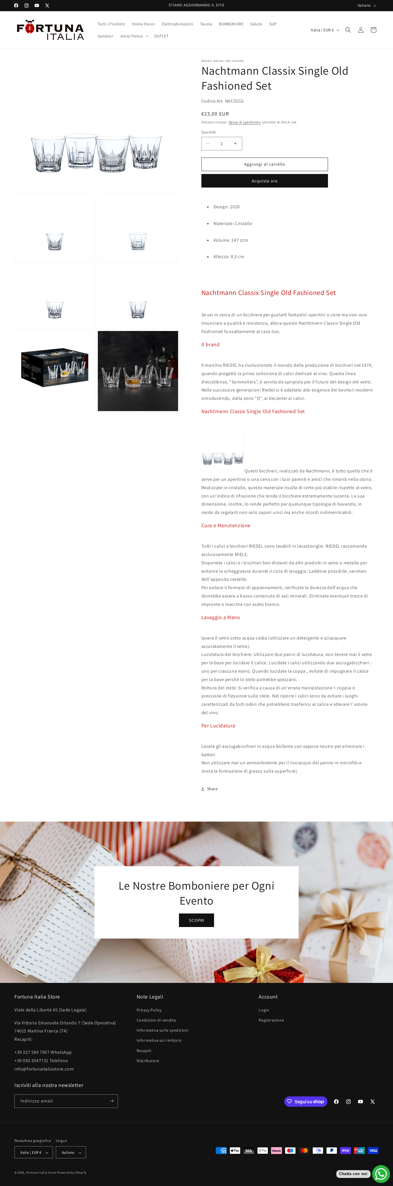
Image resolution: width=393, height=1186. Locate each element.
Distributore (148, 1060)
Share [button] (212, 788)
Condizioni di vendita (156, 1020)
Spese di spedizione (245, 122)
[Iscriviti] (111, 1101)
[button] (134, 36)
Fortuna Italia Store (41, 1173)
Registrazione (271, 1020)
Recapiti (144, 1050)
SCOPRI (196, 920)
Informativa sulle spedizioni (163, 1030)
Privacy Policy (149, 1009)
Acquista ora (265, 181)
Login (264, 1009)
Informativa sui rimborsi (159, 1040)
